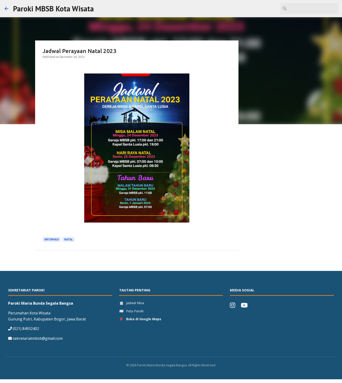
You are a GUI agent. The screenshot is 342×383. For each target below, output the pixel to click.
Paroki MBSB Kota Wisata (53, 8)
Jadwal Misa (135, 303)
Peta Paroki (135, 311)
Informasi (51, 239)
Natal (68, 239)
